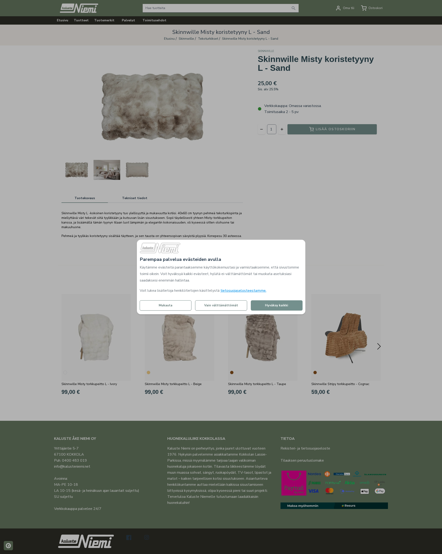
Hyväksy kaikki (276, 305)
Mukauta (165, 305)
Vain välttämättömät (221, 305)
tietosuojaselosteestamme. (243, 290)
